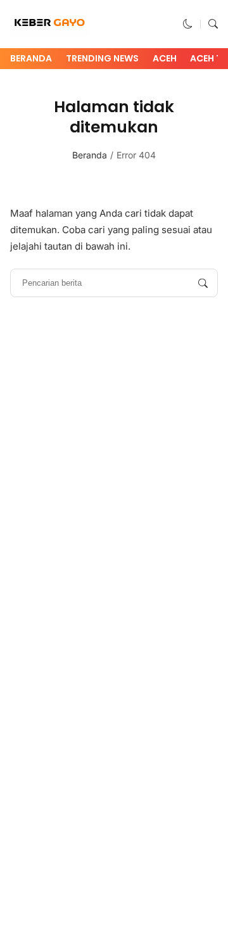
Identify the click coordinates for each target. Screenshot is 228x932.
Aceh (165, 58)
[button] (188, 24)
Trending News (102, 58)
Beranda (31, 58)
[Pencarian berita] (203, 283)
